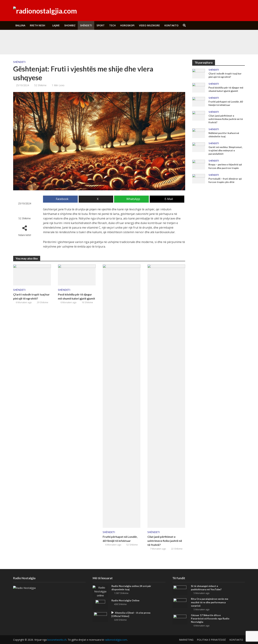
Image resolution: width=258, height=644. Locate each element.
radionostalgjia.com (116, 639)
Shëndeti (86, 25)
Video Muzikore (149, 25)
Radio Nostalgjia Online (125, 600)
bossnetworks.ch (57, 639)
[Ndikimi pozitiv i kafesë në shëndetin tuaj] (198, 133)
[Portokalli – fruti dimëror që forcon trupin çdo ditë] (198, 178)
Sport (101, 25)
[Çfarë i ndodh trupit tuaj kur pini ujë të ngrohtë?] (32, 275)
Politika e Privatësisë (211, 639)
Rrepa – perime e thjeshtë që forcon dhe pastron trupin (225, 166)
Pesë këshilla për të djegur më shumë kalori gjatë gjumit (76, 296)
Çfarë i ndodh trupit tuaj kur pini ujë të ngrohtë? (31, 296)
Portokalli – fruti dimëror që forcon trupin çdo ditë (225, 180)
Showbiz (69, 25)
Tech (112, 25)
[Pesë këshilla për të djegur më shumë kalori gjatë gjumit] (77, 275)
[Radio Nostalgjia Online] (100, 604)
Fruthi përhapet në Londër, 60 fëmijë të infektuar (120, 538)
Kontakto (171, 25)
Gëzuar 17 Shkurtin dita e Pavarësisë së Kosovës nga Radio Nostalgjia (210, 618)
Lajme (56, 25)
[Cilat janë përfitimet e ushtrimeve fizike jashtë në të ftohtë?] (166, 396)
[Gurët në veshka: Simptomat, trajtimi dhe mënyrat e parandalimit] (198, 147)
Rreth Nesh (37, 25)
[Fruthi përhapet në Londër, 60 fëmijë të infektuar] (121, 396)
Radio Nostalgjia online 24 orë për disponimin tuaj (131, 587)
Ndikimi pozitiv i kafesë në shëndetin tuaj (224, 135)
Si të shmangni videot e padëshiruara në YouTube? (89, 37)
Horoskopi (127, 25)
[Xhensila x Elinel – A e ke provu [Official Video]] (100, 616)
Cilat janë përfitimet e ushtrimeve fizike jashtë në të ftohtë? (164, 540)
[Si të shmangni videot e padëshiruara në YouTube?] (37, 37)
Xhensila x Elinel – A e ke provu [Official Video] (130, 614)
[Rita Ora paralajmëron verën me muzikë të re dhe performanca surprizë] (37, 45)
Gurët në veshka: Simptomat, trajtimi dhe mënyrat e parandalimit (225, 150)
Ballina (20, 25)
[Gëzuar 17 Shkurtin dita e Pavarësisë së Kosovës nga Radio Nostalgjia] (179, 619)
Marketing (186, 639)
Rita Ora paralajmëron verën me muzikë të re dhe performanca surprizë (100, 45)
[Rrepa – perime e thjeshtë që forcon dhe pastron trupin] (198, 164)
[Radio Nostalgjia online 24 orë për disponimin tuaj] (100, 591)
